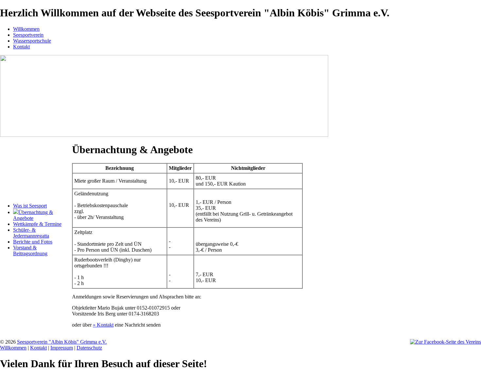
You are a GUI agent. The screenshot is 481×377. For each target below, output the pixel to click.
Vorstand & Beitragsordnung (30, 250)
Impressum (61, 347)
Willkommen (26, 29)
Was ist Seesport (30, 205)
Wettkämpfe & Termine (37, 224)
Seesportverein (28, 35)
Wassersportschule (32, 41)
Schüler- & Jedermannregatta (31, 233)
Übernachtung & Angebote (33, 215)
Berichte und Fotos (32, 241)
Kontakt (21, 46)
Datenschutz (89, 347)
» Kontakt (103, 325)
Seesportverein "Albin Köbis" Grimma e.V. (62, 342)
